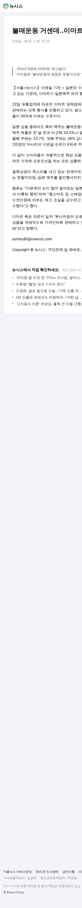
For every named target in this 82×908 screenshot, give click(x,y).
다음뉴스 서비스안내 (17, 871)
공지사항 (69, 871)
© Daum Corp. (14, 892)
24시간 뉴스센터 (47, 871)
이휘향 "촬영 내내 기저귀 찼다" (40, 284)
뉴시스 (16, 6)
